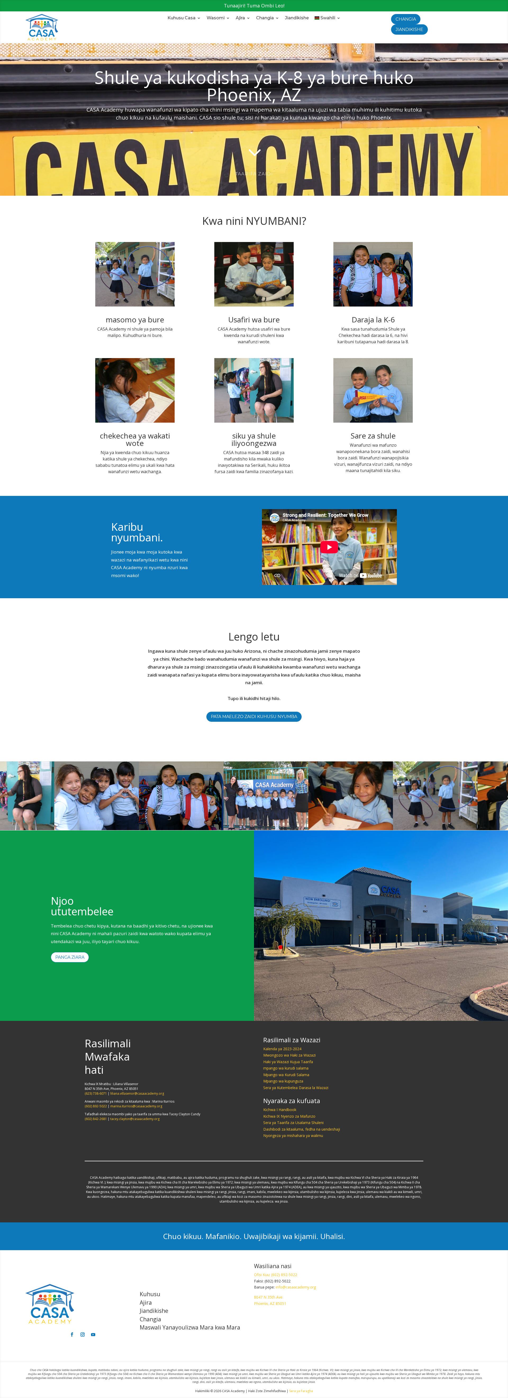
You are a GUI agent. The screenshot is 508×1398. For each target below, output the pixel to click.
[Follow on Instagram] (82, 1334)
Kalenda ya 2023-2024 (282, 1048)
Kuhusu (150, 1294)
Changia (265, 18)
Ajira (240, 18)
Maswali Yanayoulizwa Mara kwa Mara (190, 1327)
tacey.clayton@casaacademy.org (135, 1119)
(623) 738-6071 (96, 1093)
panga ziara (69, 957)
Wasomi (216, 18)
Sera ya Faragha (301, 1391)
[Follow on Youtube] (93, 1334)
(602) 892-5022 (96, 1106)
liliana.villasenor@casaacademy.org (137, 1093)
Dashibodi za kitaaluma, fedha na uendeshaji (301, 1129)
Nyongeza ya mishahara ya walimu (293, 1135)
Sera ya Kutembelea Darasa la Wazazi (295, 1087)
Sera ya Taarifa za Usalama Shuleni (293, 1122)
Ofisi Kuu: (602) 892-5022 (275, 1274)
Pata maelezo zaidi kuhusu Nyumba (254, 716)
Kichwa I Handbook (279, 1109)
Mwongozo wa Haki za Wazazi (289, 1055)
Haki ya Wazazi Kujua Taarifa (288, 1061)
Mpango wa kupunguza (283, 1081)
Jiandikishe (297, 18)
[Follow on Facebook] (72, 1334)
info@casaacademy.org (296, 1287)
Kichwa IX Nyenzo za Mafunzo (289, 1116)
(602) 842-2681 (96, 1119)
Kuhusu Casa (181, 18)
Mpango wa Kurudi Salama (286, 1074)
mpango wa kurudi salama (286, 1068)
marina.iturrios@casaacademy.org (136, 1106)
